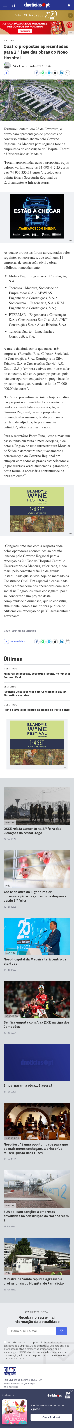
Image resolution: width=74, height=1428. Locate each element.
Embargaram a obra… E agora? (28, 1085)
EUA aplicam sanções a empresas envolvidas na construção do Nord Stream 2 (36, 1216)
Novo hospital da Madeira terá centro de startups (35, 961)
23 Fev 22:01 (10, 1033)
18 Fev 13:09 (10, 906)
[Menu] (5, 5)
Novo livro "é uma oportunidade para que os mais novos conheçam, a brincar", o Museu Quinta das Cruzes (36, 1148)
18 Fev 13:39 (10, 1159)
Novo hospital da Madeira (20, 631)
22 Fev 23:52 (10, 839)
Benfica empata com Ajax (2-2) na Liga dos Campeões (36, 1024)
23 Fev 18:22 (10, 1289)
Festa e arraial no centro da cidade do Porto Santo (37, 709)
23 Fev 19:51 (10, 1226)
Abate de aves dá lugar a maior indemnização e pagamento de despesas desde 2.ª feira (35, 896)
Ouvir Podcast (51, 1417)
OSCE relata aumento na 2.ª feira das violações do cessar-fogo (32, 831)
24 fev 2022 (40, 66)
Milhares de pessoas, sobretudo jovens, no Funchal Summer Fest (37, 675)
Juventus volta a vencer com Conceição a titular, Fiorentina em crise (35, 693)
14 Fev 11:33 (10, 970)
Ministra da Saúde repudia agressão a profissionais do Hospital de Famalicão (34, 1281)
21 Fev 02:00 (10, 1091)
